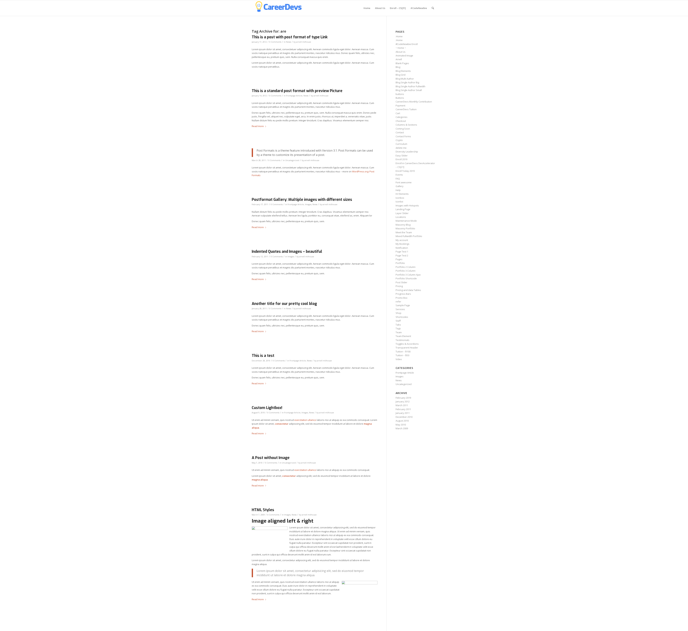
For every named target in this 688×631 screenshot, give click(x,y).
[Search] (432, 8)
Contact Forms (403, 136)
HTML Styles (263, 509)
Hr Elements (402, 193)
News (288, 42)
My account (402, 240)
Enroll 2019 (401, 159)
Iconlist (399, 201)
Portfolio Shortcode (406, 278)
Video (399, 359)
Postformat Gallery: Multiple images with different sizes (302, 199)
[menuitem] (367, 8)
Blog (398, 67)
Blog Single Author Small (409, 90)
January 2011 (403, 413)
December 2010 (404, 417)
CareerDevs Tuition (406, 109)
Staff (398, 320)
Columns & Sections (406, 124)
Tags (398, 328)
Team (399, 332)
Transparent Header (407, 347)
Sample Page (403, 305)
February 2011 (403, 409)
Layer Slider (402, 213)
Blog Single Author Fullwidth (410, 86)
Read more (258, 126)
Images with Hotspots (407, 205)
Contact (400, 132)
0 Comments (275, 42)
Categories (401, 117)
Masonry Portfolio (405, 228)
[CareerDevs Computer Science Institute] (278, 8)
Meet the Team (404, 232)
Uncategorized (292, 160)
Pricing (399, 286)
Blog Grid (400, 74)
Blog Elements (403, 71)
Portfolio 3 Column (405, 270)
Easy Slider (402, 155)
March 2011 (402, 405)
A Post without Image (271, 457)
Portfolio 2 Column (405, 267)
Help (398, 190)
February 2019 (403, 397)
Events (399, 174)
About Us (400, 51)
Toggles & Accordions (407, 343)
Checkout (401, 121)
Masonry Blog (403, 224)
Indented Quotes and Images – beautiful (287, 251)
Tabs (398, 324)
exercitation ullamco (305, 420)
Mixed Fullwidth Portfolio (409, 236)
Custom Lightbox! (267, 407)
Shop (398, 313)
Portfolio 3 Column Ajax (408, 274)
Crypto (399, 140)
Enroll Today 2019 (405, 171)
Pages (399, 259)
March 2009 (402, 428)
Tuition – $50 (402, 355)
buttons (400, 94)
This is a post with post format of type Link (290, 37)
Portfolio (400, 263)
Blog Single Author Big (407, 82)
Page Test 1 (402, 251)
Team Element (403, 336)
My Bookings (402, 243)
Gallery (399, 186)
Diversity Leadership (407, 151)
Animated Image (404, 55)
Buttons (400, 97)
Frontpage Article (294, 95)
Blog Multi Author (405, 78)
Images (308, 204)
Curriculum (401, 143)
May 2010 (401, 424)
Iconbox (400, 197)
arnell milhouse (303, 42)
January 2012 (403, 401)
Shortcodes (402, 317)
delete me (401, 147)
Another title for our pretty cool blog (284, 303)
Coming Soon (403, 128)
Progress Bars (403, 293)
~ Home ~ (401, 47)
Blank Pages (402, 63)
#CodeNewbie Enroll (407, 44)
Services (400, 309)
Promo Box (401, 297)
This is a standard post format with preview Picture (297, 90)
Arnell (399, 59)
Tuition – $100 (403, 351)
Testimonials (402, 340)
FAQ (398, 178)
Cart (398, 113)
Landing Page (403, 209)
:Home (399, 36)
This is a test (263, 355)
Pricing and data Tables (408, 290)
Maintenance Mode (406, 220)
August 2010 (402, 420)
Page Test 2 (402, 255)
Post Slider (401, 282)
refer (398, 301)
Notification (402, 247)
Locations (401, 217)
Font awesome (404, 182)
